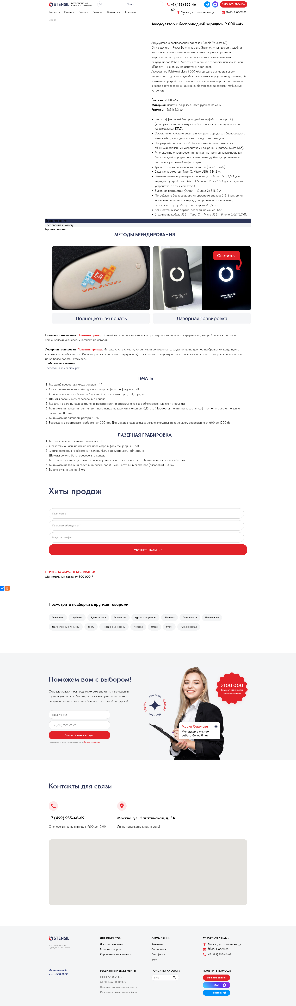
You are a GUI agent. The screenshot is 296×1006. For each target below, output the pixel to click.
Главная (52, 19)
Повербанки (212, 617)
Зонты (91, 626)
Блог (154, 959)
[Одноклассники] (7, 588)
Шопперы (169, 617)
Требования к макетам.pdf (62, 368)
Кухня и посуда (189, 626)
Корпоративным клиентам (115, 954)
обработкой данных (91, 742)
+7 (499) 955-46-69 (66, 817)
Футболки (77, 617)
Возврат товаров (110, 949)
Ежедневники (190, 617)
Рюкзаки (138, 626)
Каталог (53, 12)
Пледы (154, 626)
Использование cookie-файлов (118, 992)
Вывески (97, 12)
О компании (158, 949)
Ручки (169, 626)
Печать (68, 12)
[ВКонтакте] (2, 588)
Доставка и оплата (111, 944)
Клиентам (112, 12)
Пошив (82, 12)
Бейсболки (58, 617)
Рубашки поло (98, 617)
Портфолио (158, 954)
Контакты (130, 12)
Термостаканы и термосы (65, 626)
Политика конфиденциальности (118, 987)
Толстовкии (120, 617)
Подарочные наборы (114, 626)
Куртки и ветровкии (145, 617)
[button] (233, 4)
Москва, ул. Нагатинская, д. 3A (197, 14)
